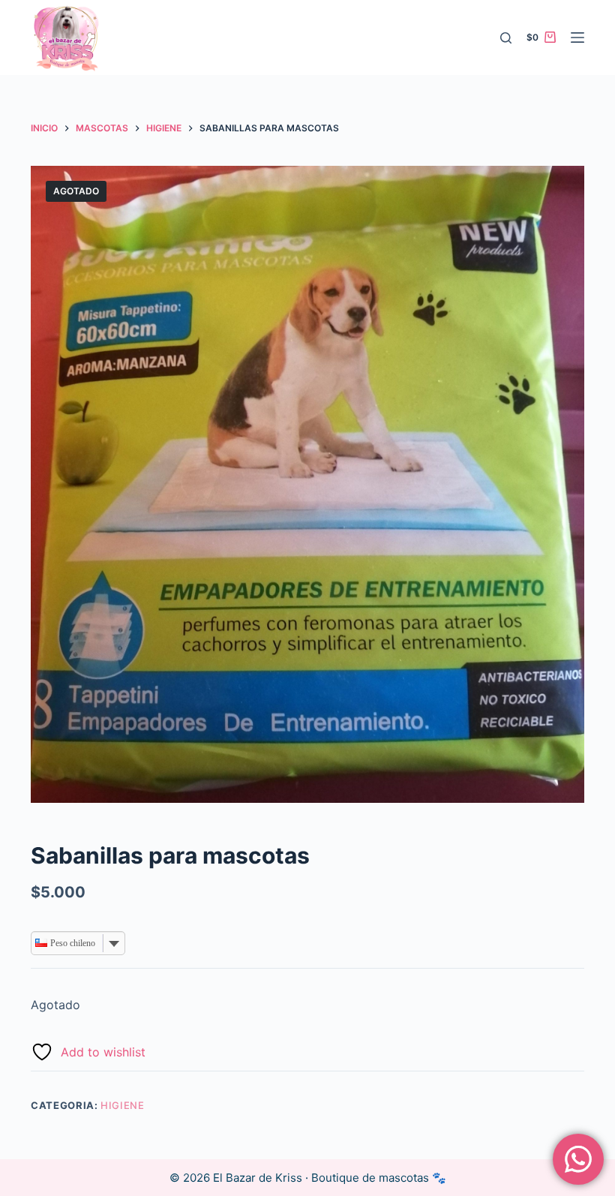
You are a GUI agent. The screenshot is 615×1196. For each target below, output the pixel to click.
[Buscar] (506, 38)
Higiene (122, 1105)
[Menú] (577, 37)
